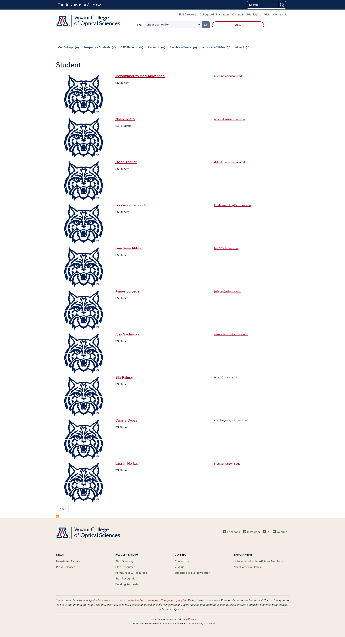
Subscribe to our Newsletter (192, 573)
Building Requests (126, 584)
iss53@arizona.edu (226, 248)
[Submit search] (282, 5)
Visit (267, 14)
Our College (65, 47)
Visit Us (179, 567)
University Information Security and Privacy (172, 619)
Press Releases (65, 567)
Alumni (239, 47)
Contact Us (280, 14)
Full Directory (187, 14)
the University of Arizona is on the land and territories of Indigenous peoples (139, 600)
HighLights (254, 14)
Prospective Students (97, 47)
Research (154, 47)
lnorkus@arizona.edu (227, 463)
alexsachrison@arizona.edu (231, 334)
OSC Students (129, 47)
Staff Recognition (126, 578)
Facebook (233, 532)
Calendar (238, 14)
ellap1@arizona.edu (226, 377)
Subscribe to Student (57, 516)
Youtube (282, 532)
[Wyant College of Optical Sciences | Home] (93, 21)
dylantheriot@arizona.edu (230, 162)
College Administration (214, 14)
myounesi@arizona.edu (228, 76)
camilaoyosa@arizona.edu (230, 420)
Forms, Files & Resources (131, 573)
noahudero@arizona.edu (229, 119)
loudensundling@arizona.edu (232, 205)
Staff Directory (124, 561)
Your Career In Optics (247, 567)
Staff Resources (125, 567)
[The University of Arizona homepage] (80, 4)
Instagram (253, 532)
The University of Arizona (201, 623)
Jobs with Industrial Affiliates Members (258, 561)
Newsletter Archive (68, 561)
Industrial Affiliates (213, 47)
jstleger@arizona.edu (227, 291)
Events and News (180, 47)
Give (238, 25)
